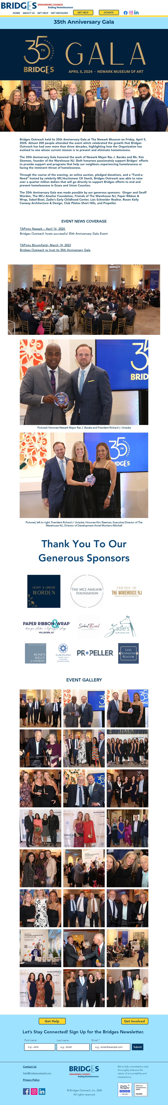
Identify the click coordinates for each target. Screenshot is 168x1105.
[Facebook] (26, 1091)
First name (30, 1040)
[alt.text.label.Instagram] (131, 12)
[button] (40, 708)
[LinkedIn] (42, 1091)
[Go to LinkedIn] (136, 12)
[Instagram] (34, 1091)
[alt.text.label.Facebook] (125, 12)
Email (95, 1040)
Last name (63, 1040)
